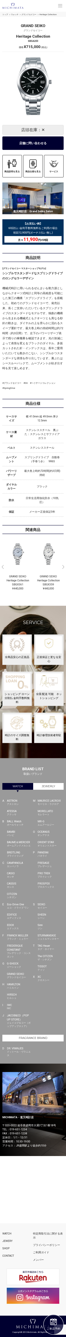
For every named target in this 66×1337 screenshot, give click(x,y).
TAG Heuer (46, 947)
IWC (9, 1006)
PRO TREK (45, 875)
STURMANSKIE (48, 937)
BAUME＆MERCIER (19, 844)
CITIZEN (12, 895)
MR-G (46, 823)
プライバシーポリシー (46, 1245)
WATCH (18, 786)
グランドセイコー (28, 14)
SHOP (6, 1248)
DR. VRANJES (19, 1052)
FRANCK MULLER (17, 937)
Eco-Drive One (18, 906)
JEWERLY (48, 786)
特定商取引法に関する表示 (48, 1235)
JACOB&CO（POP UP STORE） (19, 1021)
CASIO (11, 875)
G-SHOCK (14, 965)
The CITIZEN (45, 958)
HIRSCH (12, 996)
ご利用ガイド (41, 1252)
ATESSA (12, 813)
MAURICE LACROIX (49, 802)
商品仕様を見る (33, 171)
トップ (5, 14)
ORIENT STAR (47, 844)
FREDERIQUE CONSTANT (19, 951)
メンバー (38, 1259)
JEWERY (7, 1241)
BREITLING (15, 854)
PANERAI (43, 854)
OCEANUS (44, 833)
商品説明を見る (12, 171)
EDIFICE (14, 916)
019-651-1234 (18, 1129)
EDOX (13, 926)
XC (43, 978)
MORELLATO (45, 813)
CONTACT (8, 1255)
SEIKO (42, 906)
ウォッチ (14, 14)
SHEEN (42, 916)
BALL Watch (15, 823)
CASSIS (11, 885)
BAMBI (11, 833)
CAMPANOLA (15, 864)
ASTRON (13, 802)
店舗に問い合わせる (33, 143)
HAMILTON (13, 986)
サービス (53, 171)
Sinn (40, 926)
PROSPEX (46, 885)
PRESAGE (45, 864)
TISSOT (42, 968)
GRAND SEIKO (16, 975)
